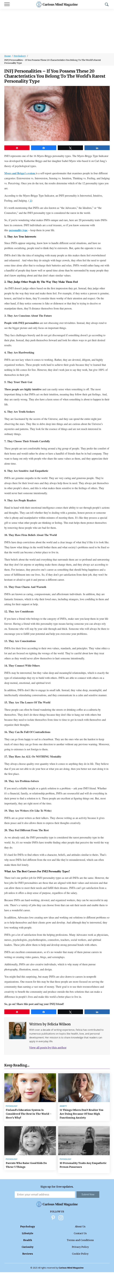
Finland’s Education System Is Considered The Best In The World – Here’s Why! (28, 1113)
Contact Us (80, 1233)
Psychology (20, 56)
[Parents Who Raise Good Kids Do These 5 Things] (30, 1140)
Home (7, 56)
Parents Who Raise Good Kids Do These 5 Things (26, 1165)
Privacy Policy (80, 1246)
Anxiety (63, 1106)
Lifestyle (27, 1233)
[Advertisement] (57, 31)
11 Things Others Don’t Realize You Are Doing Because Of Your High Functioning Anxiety (81, 1113)
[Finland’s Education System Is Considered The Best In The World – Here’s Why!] (30, 1087)
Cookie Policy (80, 1253)
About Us (80, 1226)
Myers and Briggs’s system (20, 173)
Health (27, 1240)
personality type (18, 230)
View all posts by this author (47, 1047)
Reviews (27, 1253)
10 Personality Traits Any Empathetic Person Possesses (83, 1165)
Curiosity (27, 1246)
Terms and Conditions (80, 1240)
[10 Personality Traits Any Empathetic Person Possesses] (84, 1140)
